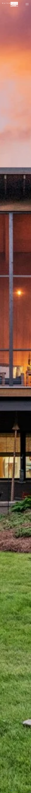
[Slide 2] (11, 790)
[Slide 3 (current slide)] (12, 790)
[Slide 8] (21, 790)
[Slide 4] (14, 790)
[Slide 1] (9, 790)
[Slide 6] (18, 790)
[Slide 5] (16, 790)
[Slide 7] (19, 790)
